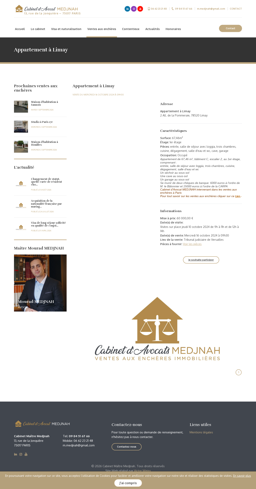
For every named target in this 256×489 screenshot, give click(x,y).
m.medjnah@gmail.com (211, 8)
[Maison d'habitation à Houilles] (21, 147)
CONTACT (236, 8)
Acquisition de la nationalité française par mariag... (46, 203)
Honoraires (173, 29)
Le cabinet (38, 29)
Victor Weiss (142, 471)
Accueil (20, 29)
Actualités (152, 29)
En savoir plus (242, 475)
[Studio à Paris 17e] (21, 127)
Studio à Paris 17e (42, 122)
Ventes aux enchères (101, 29)
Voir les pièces (192, 244)
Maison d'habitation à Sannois (44, 103)
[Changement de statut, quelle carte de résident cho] (21, 184)
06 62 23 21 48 (159, 8)
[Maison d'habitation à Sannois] (21, 107)
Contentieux (130, 29)
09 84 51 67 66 (183, 8)
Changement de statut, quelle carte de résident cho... (46, 181)
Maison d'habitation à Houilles (44, 143)
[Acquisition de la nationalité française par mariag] (21, 205)
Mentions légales (201, 432)
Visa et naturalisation (66, 29)
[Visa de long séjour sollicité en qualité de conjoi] (21, 227)
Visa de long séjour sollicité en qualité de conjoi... (48, 224)
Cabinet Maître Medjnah (46, 9)
